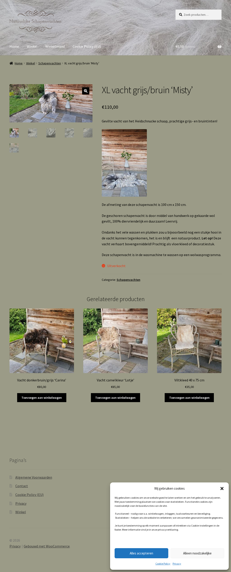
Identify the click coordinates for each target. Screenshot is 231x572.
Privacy (177, 563)
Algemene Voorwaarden (33, 477)
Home (14, 46)
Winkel (32, 46)
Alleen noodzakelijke (197, 553)
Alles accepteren (141, 553)
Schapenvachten (49, 63)
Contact (21, 486)
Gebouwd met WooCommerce (47, 546)
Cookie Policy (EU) (87, 46)
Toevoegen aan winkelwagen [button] (41, 398)
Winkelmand (55, 46)
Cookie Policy (162, 563)
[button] (222, 488)
